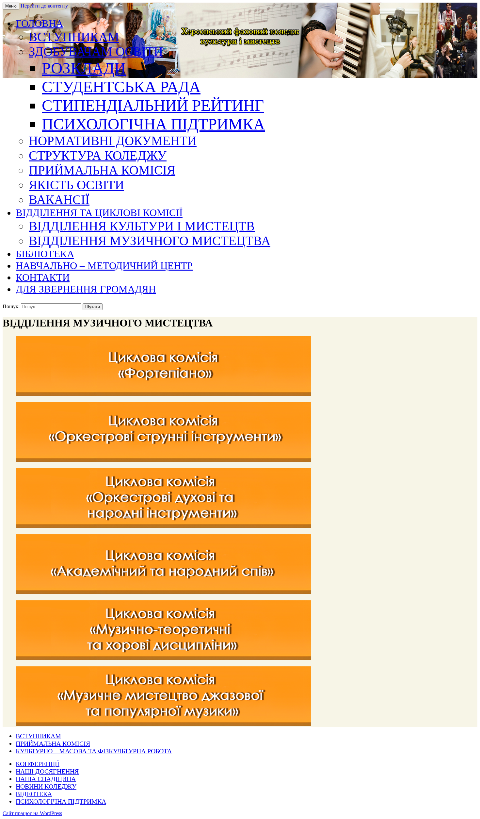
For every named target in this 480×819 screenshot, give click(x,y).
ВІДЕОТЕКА (34, 793)
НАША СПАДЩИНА (46, 778)
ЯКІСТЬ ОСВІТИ (76, 185)
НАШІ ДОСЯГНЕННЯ (47, 771)
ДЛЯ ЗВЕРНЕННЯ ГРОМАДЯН (86, 289)
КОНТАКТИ (43, 277)
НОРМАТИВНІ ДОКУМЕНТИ (113, 141)
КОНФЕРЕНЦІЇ (37, 763)
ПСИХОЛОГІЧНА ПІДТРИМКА (153, 124)
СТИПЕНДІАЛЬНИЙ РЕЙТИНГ (153, 105)
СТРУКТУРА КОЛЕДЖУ (98, 155)
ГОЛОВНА (39, 23)
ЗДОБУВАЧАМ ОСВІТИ (96, 51)
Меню (11, 6)
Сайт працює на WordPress (32, 813)
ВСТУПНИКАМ (74, 37)
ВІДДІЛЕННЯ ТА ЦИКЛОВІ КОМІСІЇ (99, 212)
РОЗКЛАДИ (84, 68)
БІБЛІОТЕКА (45, 253)
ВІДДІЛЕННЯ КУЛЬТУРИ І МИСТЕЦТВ (142, 226)
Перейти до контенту (44, 5)
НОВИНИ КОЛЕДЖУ (46, 786)
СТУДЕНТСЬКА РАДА (121, 87)
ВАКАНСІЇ (59, 199)
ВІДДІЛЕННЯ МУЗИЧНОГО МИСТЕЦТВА (149, 241)
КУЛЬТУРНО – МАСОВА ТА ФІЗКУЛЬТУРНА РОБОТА (94, 751)
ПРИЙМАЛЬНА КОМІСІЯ (102, 170)
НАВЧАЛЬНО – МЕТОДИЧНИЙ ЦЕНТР (104, 265)
